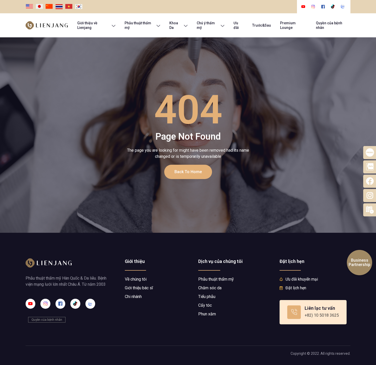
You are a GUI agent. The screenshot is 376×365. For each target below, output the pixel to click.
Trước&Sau (261, 25)
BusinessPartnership (359, 262)
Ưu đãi (236, 25)
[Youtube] (30, 303)
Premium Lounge (288, 25)
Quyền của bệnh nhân (329, 25)
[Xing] (90, 303)
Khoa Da (173, 25)
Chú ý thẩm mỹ (206, 25)
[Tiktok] (75, 303)
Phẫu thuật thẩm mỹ (138, 25)
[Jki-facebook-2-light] (60, 303)
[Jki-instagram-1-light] (45, 303)
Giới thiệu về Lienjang (87, 25)
